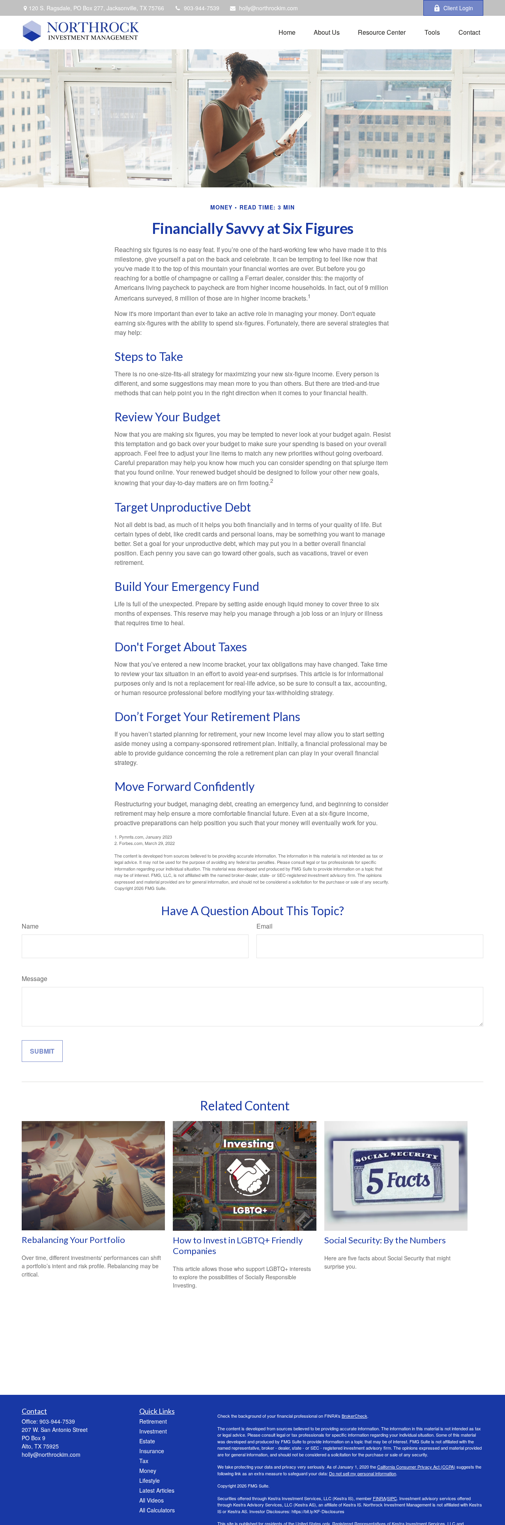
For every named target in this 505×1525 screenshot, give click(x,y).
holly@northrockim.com (268, 8)
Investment (153, 1431)
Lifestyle (149, 1480)
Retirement (153, 1421)
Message (34, 978)
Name (30, 926)
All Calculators (157, 1510)
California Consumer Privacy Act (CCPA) (416, 1466)
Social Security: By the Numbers (385, 1240)
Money (147, 1471)
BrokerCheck (354, 1416)
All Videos (151, 1500)
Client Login (458, 8)
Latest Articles (156, 1490)
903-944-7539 (201, 8)
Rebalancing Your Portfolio (73, 1239)
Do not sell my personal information (362, 1473)
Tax (143, 1461)
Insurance (151, 1451)
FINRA (379, 1498)
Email (264, 926)
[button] (287, 31)
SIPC (392, 1498)
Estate (147, 1441)
